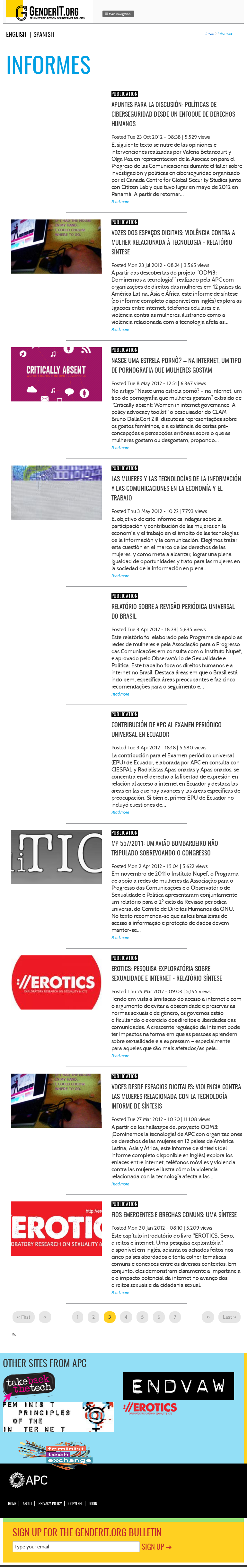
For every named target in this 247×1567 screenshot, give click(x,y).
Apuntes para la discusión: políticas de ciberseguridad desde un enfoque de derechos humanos (173, 115)
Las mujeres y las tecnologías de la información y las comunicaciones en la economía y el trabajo (176, 489)
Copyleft (75, 1504)
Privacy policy (50, 1504)
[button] (118, 14)
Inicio (210, 33)
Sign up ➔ (157, 1547)
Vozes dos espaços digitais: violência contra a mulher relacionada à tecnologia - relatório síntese (173, 243)
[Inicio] (51, 11)
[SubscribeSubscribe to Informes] (12, 1332)
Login (93, 1504)
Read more (120, 201)
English (16, 35)
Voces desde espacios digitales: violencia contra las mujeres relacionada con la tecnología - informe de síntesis (176, 1097)
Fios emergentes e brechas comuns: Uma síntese (174, 1215)
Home (12, 1504)
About (27, 1504)
